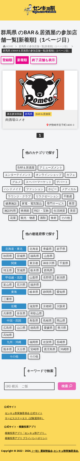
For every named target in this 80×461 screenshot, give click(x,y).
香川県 (61, 328)
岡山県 (61, 320)
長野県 (47, 277)
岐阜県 (34, 292)
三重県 (7, 299)
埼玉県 (7, 270)
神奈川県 (49, 263)
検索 (65, 386)
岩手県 (61, 249)
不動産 (68, 196)
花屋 (13, 218)
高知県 (7, 335)
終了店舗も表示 (43, 60)
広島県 (7, 328)
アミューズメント (50, 167)
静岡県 (47, 292)
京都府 (47, 306)
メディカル (69, 189)
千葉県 (63, 263)
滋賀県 (34, 306)
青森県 (47, 249)
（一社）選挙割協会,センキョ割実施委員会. (55, 450)
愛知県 (61, 292)
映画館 (25, 210)
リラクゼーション (47, 196)
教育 (72, 203)
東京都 (34, 263)
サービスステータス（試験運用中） (24, 418)
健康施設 (11, 203)
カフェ (70, 175)
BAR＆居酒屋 (26, 167)
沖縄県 (64, 349)
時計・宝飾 (41, 210)
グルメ (16, 182)
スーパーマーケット (38, 182)
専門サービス (55, 203)
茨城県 (21, 270)
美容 (73, 210)
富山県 (7, 284)
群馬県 (48, 270)
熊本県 (7, 349)
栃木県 (34, 270)
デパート (62, 182)
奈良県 (21, 313)
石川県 (21, 284)
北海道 (34, 249)
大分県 (21, 349)
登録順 (7, 60)
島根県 (47, 320)
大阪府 (61, 306)
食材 (53, 218)
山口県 (21, 328)
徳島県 (34, 328)
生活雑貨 (59, 210)
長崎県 (61, 342)
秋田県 (7, 256)
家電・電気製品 (32, 203)
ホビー (52, 189)
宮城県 (21, 256)
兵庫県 (7, 313)
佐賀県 (47, 342)
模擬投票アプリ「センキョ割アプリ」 (26, 433)
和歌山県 (36, 313)
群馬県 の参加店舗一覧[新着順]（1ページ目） (44, 46)
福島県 (34, 256)
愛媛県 (48, 328)
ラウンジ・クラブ (19, 196)
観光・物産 (28, 218)
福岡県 (34, 342)
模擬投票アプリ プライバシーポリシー (26, 438)
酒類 (43, 218)
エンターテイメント (18, 175)
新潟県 (61, 277)
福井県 (34, 284)
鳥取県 (34, 320)
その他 (65, 218)
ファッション (34, 189)
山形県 (48, 256)
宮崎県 (34, 349)
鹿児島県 (49, 349)
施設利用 (10, 210)
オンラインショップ (49, 175)
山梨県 (34, 277)
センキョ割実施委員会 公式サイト (23, 413)
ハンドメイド (12, 189)
